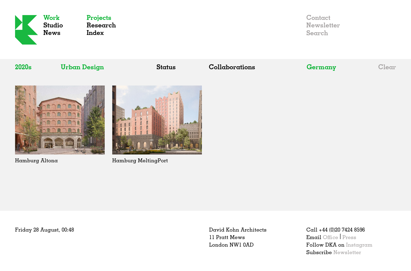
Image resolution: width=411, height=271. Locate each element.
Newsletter (323, 25)
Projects (99, 17)
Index (95, 32)
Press (349, 237)
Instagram (359, 244)
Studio (53, 25)
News (51, 32)
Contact (318, 17)
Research (101, 25)
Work (51, 17)
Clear (387, 66)
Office (330, 237)
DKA (26, 30)
